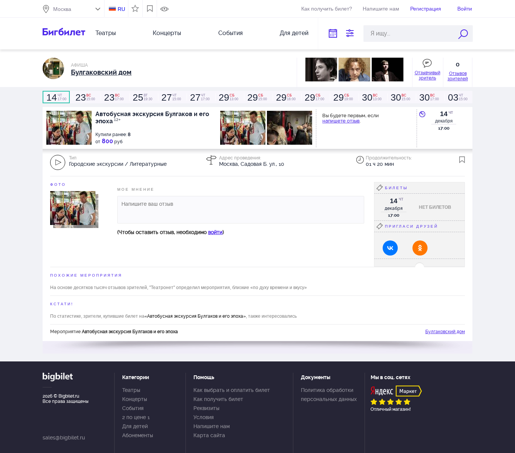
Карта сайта (209, 435)
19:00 (343, 97)
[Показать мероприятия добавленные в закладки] (150, 8)
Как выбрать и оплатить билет (231, 390)
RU (121, 9)
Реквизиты (206, 408)
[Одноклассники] (420, 248)
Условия (203, 417)
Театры (105, 33)
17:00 (56, 97)
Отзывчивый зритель (427, 75)
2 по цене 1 (136, 417)
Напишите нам (381, 9)
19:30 (142, 97)
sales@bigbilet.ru (64, 438)
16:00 (286, 97)
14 (444, 114)
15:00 (85, 97)
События (230, 33)
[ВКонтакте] (390, 248)
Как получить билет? (326, 9)
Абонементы (137, 435)
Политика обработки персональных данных (329, 394)
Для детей (294, 33)
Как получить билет (218, 399)
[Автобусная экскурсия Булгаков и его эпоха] (72, 208)
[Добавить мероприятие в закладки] (462, 159)
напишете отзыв (341, 121)
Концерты (167, 33)
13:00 (228, 97)
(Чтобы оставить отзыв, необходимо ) (170, 232)
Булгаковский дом (445, 331)
